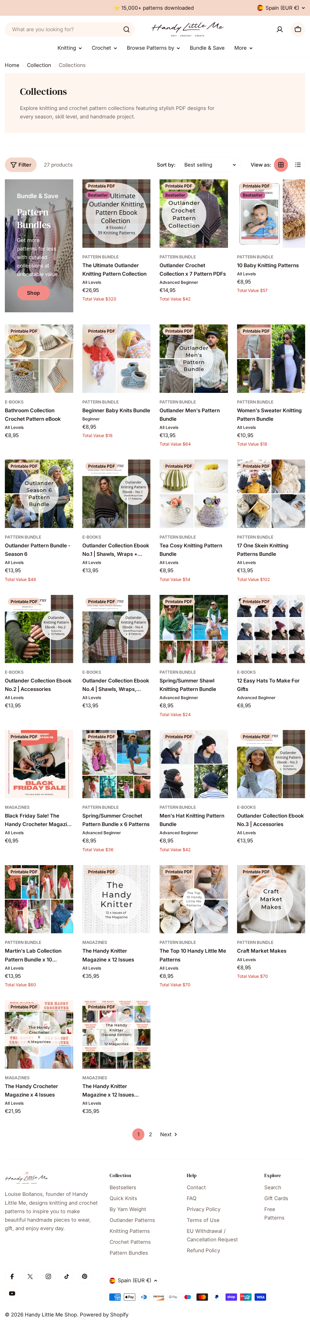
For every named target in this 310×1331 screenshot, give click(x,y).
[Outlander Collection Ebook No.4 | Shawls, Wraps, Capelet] (116, 629)
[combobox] (70, 29)
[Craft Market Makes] (271, 899)
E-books (14, 402)
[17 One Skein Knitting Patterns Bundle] (271, 494)
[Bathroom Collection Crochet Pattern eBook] (39, 358)
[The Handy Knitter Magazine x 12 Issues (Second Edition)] (116, 1034)
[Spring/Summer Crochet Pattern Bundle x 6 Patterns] (116, 764)
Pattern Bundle (100, 256)
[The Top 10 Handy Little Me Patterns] (194, 899)
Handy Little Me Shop (51, 1315)
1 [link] (138, 1134)
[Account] (279, 29)
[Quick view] (141, 192)
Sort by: (166, 165)
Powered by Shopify (104, 1315)
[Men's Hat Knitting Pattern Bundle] (194, 764)
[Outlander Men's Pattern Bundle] (194, 358)
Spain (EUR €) (282, 8)
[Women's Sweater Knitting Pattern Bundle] (271, 358)
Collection (39, 65)
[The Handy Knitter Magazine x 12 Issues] (116, 899)
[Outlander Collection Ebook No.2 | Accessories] (39, 629)
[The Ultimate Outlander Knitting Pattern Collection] (116, 213)
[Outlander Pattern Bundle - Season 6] (39, 494)
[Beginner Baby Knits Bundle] (116, 358)
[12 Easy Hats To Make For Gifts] (271, 629)
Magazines (17, 807)
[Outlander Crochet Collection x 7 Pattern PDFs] (194, 213)
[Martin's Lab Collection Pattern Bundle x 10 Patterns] (39, 899)
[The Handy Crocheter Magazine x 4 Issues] (39, 1034)
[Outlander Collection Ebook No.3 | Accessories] (271, 764)
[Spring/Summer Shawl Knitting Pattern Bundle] (194, 629)
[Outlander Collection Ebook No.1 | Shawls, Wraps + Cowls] (116, 494)
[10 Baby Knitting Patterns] (271, 213)
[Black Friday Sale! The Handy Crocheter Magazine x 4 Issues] (39, 764)
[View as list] (298, 165)
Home (12, 65)
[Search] (126, 29)
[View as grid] (281, 165)
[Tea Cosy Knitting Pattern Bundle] (194, 494)
